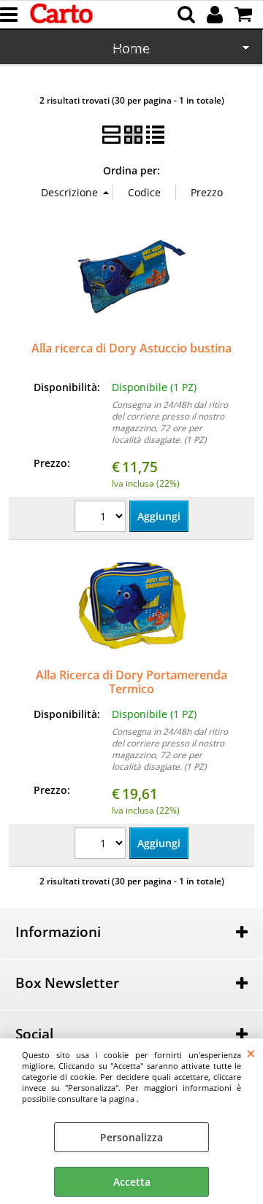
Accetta (131, 1182)
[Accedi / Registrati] (216, 14)
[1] (102, 518)
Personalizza (131, 1137)
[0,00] (245, 14)
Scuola (131, 49)
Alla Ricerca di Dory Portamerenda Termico (131, 682)
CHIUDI (251, 1053)
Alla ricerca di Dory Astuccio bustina (131, 348)
